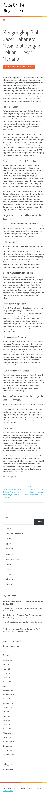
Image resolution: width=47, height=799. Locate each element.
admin (14, 66)
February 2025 (8, 733)
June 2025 (6, 716)
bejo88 (8, 538)
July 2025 (6, 712)
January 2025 (7, 737)
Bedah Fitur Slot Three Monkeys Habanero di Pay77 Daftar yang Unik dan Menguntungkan (21, 630)
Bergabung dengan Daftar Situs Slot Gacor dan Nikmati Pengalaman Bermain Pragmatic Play (34, 491)
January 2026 (7, 686)
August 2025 (7, 707)
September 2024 (8, 754)
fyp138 (8, 543)
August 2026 (7, 660)
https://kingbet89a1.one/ (14, 533)
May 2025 (6, 720)
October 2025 (7, 699)
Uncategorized (11, 476)
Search (5, 517)
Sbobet (8, 574)
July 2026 (6, 664)
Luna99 (8, 564)
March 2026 (7, 682)
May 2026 (6, 673)
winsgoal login (11, 569)
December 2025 (8, 690)
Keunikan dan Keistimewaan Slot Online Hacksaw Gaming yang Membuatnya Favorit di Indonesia (12, 492)
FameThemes (8, 790)
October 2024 (7, 750)
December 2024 (8, 741)
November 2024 (8, 746)
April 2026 (6, 677)
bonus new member (13, 559)
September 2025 (8, 703)
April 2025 (6, 724)
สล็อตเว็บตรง (10, 579)
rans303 (9, 584)
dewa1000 (9, 548)
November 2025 (8, 694)
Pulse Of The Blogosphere (13, 7)
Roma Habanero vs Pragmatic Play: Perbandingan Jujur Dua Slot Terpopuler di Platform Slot (23, 616)
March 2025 (7, 729)
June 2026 (6, 669)
